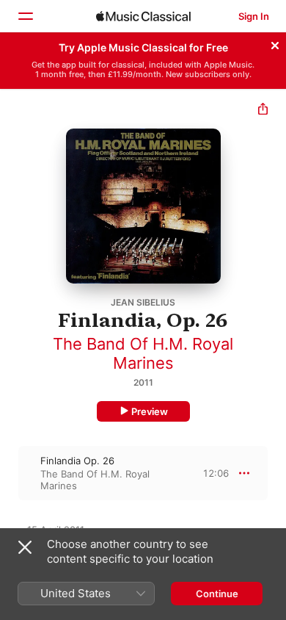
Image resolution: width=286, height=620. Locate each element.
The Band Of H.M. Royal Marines (143, 353)
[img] (143, 16)
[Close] (275, 43)
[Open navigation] (25, 16)
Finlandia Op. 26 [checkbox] (77, 460)
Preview (149, 411)
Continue (217, 593)
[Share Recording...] (263, 111)
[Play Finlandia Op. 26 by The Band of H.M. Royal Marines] (9, 473)
